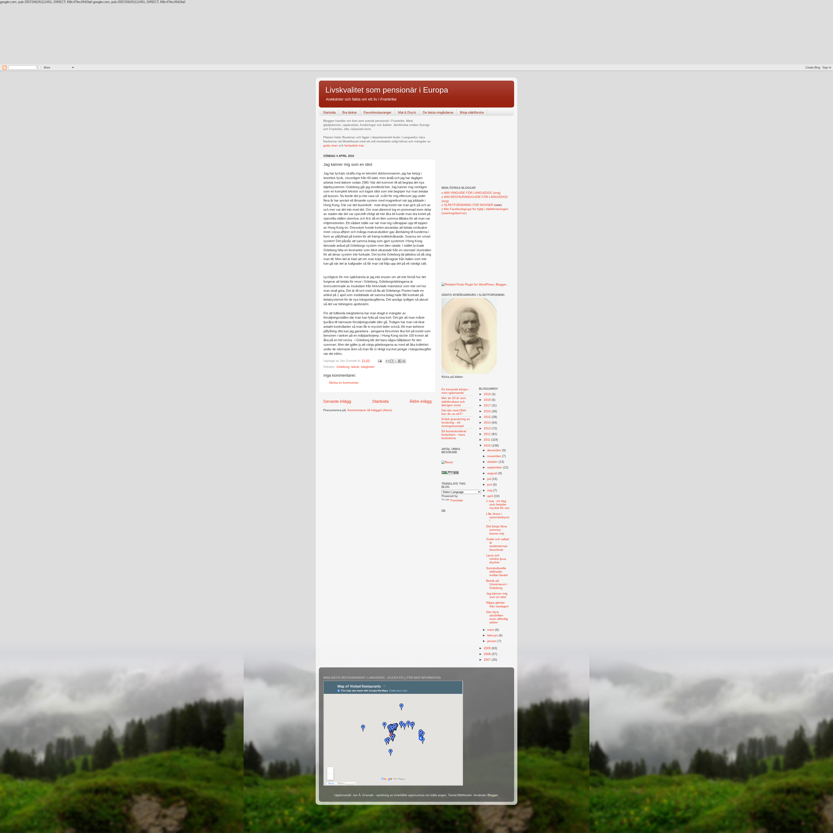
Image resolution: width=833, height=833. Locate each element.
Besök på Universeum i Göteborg (496, 584)
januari (492, 641)
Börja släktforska (472, 112)
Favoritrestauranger (377, 112)
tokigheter (368, 366)
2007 (488, 659)
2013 (488, 428)
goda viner (330, 145)
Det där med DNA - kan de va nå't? (454, 412)
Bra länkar (349, 112)
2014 (488, 422)
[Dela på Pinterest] (404, 361)
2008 (488, 654)
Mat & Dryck (407, 112)
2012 (488, 434)
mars (491, 629)
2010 (488, 445)
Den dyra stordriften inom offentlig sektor (497, 617)
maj (490, 490)
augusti (492, 473)
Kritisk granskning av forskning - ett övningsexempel (455, 422)
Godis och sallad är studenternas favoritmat (497, 544)
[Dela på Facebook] (400, 361)
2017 (488, 405)
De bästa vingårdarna (438, 112)
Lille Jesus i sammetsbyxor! (498, 517)
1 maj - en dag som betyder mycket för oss (497, 504)
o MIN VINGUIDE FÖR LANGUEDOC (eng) (471, 192)
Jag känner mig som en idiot (496, 595)
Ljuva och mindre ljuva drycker (496, 559)
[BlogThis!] (391, 361)
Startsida (329, 112)
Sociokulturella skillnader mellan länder (497, 572)
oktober (492, 461)
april (490, 496)
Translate (456, 500)
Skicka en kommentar (344, 382)
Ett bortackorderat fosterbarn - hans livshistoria (453, 435)
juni (490, 484)
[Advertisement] (416, 34)
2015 (488, 417)
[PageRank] (450, 473)
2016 (488, 411)
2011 (487, 439)
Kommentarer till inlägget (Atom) (370, 410)
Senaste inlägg (337, 401)
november (494, 456)
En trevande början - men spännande (455, 391)
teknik (355, 366)
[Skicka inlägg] (379, 360)
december (494, 450)
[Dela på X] (396, 361)
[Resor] (447, 462)
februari (493, 635)
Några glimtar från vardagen (497, 604)
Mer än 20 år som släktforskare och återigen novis (453, 401)
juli (489, 479)
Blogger (492, 795)
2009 (488, 648)
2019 (488, 394)
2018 (488, 399)
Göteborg (342, 366)
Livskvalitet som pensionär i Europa (386, 89)
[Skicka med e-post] (387, 361)
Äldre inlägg (421, 401)
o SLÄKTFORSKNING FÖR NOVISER (467, 205)
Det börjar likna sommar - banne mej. (496, 530)
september (495, 467)
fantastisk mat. (354, 145)
